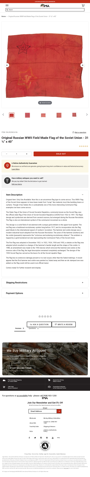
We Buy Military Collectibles (52, 418)
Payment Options (14, 293)
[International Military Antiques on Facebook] (29, 438)
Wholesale (33, 418)
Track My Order (34, 426)
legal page (66, 468)
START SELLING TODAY (21, 368)
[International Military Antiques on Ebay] (59, 438)
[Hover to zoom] (45, 65)
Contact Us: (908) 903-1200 (50, 422)
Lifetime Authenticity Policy (50, 430)
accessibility (22, 396)
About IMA (33, 423)
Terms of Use (35, 454)
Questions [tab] (32, 328)
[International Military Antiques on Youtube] (53, 438)
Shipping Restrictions (16, 282)
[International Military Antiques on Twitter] (35, 438)
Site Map (41, 454)
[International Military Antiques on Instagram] (41, 438)
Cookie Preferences (61, 454)
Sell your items (17, 184)
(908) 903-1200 (50, 396)
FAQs (31, 431)
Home (4, 16)
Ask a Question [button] (41, 324)
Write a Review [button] (65, 324)
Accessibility (52, 454)
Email (45, 408)
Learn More (16, 169)
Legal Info (46, 454)
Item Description (14, 194)
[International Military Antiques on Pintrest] (47, 438)
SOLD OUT (61, 154)
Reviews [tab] (18, 328)
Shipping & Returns (49, 426)
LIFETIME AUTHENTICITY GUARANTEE (45, 1)
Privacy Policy (27, 454)
